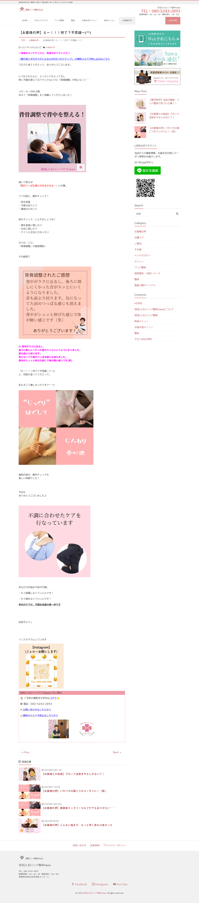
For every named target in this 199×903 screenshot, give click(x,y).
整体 (73, 20)
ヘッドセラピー (142, 255)
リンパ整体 (59, 20)
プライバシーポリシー (115, 845)
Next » (117, 752)
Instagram (101, 884)
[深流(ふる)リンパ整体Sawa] (31, 9)
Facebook (80, 884)
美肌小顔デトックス (144, 285)
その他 (137, 249)
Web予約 (173, 20)
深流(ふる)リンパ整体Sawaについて (154, 309)
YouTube (121, 884)
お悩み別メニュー (89, 20)
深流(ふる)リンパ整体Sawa (94, 893)
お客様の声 (127, 20)
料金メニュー (109, 20)
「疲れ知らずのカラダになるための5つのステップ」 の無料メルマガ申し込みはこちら (64, 59)
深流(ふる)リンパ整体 (146, 315)
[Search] (177, 213)
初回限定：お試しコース (147, 273)
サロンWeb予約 (143, 339)
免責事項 (95, 845)
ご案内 (137, 243)
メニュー (139, 261)
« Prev (25, 752)
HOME (25, 20)
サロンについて (41, 20)
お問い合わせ (79, 845)
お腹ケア (139, 237)
